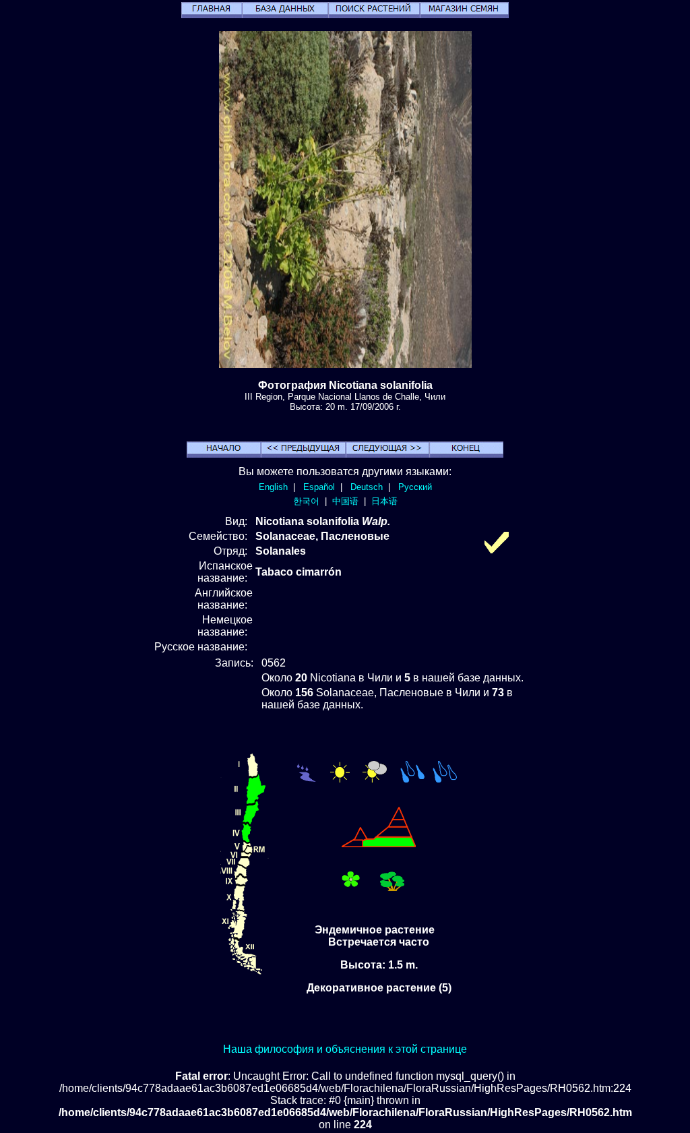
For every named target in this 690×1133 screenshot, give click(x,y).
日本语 (384, 501)
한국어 (306, 501)
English (273, 487)
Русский (415, 487)
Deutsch (366, 487)
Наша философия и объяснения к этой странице (345, 1049)
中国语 (345, 501)
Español (319, 487)
